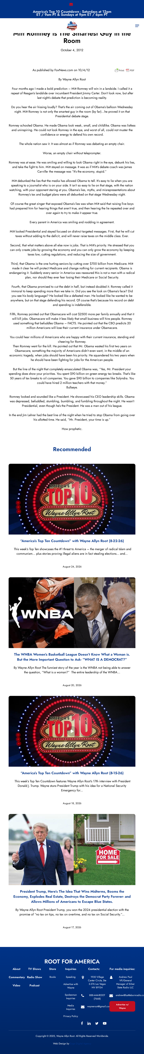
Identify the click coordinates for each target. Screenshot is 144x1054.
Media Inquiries (70, 1007)
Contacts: (94, 969)
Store (52, 969)
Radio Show (34, 977)
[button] (137, 26)
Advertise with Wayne (70, 985)
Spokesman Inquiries (71, 996)
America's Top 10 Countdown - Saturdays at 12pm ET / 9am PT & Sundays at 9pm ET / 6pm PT (72, 13)
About (16, 969)
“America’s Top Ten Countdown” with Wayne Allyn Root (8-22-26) (72, 540)
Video (16, 985)
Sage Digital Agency (80, 1043)
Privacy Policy (70, 1016)
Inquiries (70, 969)
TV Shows (34, 969)
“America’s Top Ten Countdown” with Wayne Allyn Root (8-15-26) (72, 773)
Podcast (35, 985)
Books (53, 977)
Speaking (71, 977)
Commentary (17, 977)
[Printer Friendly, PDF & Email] (124, 71)
